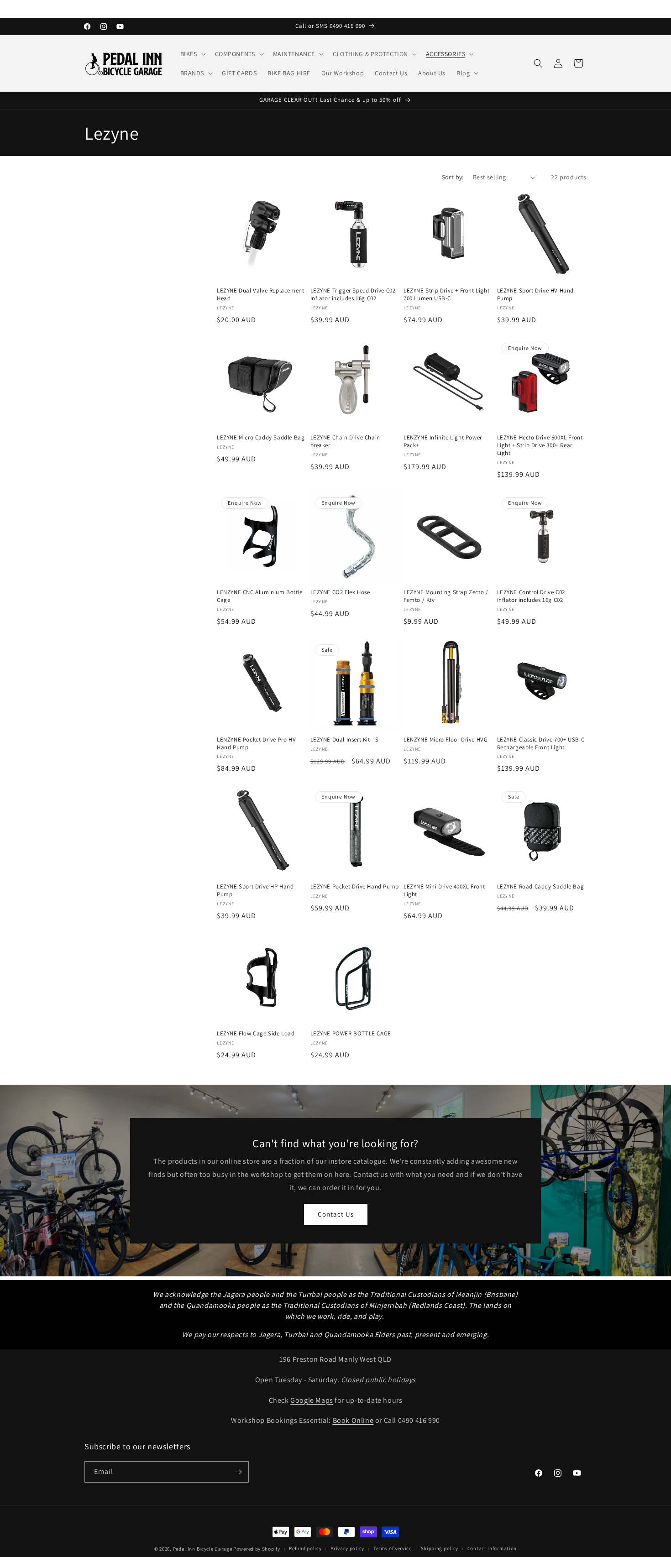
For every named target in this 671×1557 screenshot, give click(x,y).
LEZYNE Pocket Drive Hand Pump (354, 886)
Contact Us (336, 1214)
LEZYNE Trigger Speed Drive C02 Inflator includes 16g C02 (353, 294)
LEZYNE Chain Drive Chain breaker (345, 441)
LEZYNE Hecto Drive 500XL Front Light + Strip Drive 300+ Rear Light (540, 445)
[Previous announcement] (88, 8)
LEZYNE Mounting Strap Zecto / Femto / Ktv (446, 596)
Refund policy (305, 1548)
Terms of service (392, 1548)
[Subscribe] (238, 1472)
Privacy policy (347, 1548)
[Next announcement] (583, 8)
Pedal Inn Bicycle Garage (202, 1549)
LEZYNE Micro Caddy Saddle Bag (260, 437)
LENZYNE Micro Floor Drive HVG (446, 739)
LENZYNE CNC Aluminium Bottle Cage (260, 596)
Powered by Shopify (256, 1549)
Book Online (353, 1420)
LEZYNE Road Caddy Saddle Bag (540, 886)
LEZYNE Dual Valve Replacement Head (260, 294)
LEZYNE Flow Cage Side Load (256, 1033)
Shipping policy (440, 1548)
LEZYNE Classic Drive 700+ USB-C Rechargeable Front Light (541, 743)
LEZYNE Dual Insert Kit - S (344, 739)
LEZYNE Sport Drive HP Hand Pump (255, 890)
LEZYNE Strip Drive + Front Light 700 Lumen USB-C (446, 294)
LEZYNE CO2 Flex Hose (340, 592)
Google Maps (311, 1400)
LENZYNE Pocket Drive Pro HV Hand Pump (256, 743)
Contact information (492, 1548)
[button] (192, 53)
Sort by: (453, 177)
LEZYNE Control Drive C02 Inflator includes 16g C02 (531, 596)
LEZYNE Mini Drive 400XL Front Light (444, 890)
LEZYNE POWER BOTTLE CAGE (350, 1033)
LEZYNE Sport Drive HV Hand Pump (535, 294)
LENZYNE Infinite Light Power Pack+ (443, 441)
